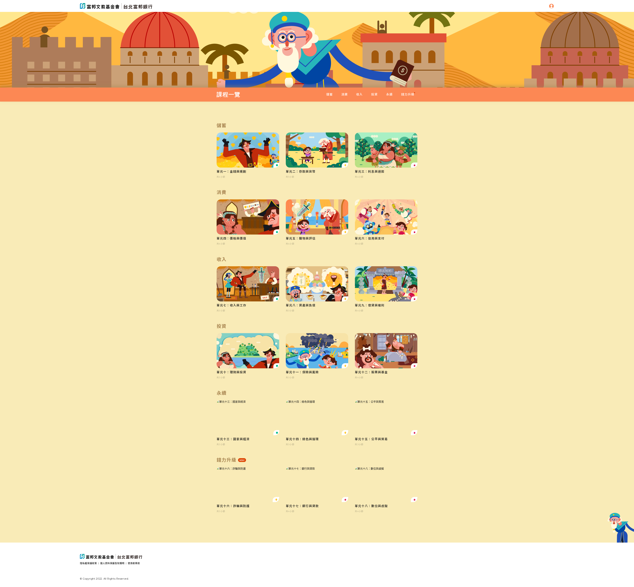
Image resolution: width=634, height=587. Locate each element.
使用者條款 (134, 563)
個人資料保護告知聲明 (112, 563)
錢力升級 (407, 94)
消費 (344, 94)
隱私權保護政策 (88, 563)
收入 (359, 94)
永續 (389, 94)
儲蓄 (329, 94)
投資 (374, 94)
